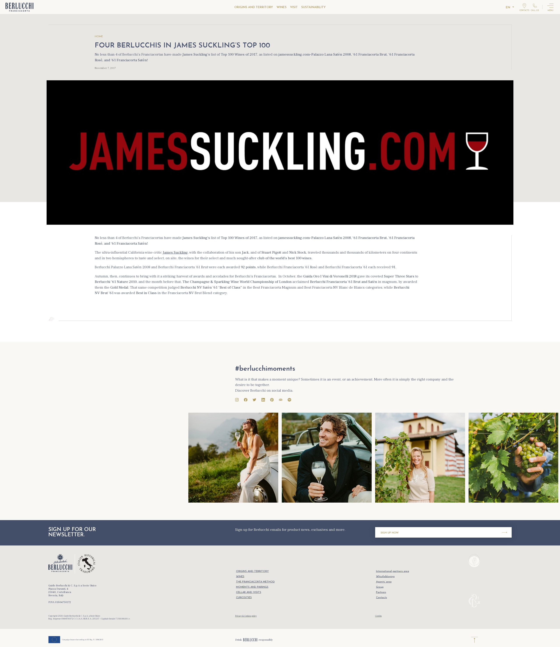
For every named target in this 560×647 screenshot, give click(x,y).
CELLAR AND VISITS (248, 592)
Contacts (381, 597)
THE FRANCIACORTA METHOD (255, 581)
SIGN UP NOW (390, 532)
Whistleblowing (385, 576)
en (508, 7)
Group (379, 587)
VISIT (294, 7)
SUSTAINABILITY (313, 7)
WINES (281, 7)
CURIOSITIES (244, 597)
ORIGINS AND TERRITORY (253, 7)
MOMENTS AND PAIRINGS (252, 587)
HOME (99, 36)
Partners (381, 592)
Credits (378, 615)
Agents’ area (384, 581)
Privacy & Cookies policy (246, 615)
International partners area (392, 571)
